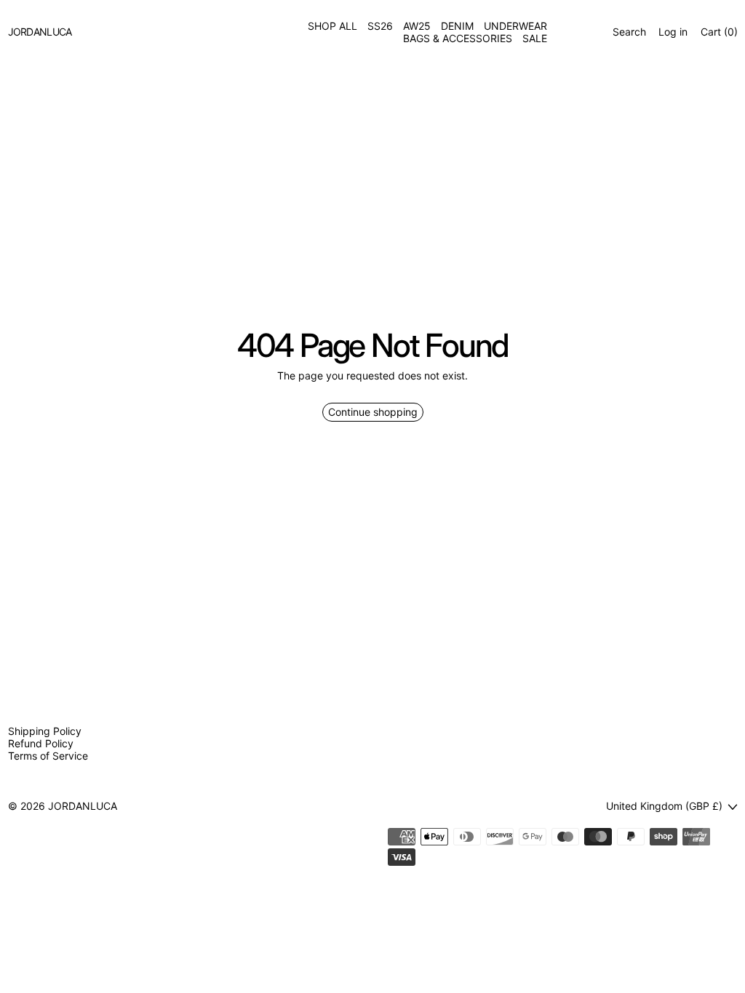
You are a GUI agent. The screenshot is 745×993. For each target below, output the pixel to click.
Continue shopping (373, 412)
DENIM (457, 26)
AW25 (417, 26)
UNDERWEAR (515, 26)
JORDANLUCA (82, 806)
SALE (534, 38)
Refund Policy (40, 743)
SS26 (380, 26)
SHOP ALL (332, 26)
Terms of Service (48, 755)
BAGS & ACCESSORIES (457, 38)
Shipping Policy (44, 731)
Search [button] (629, 32)
